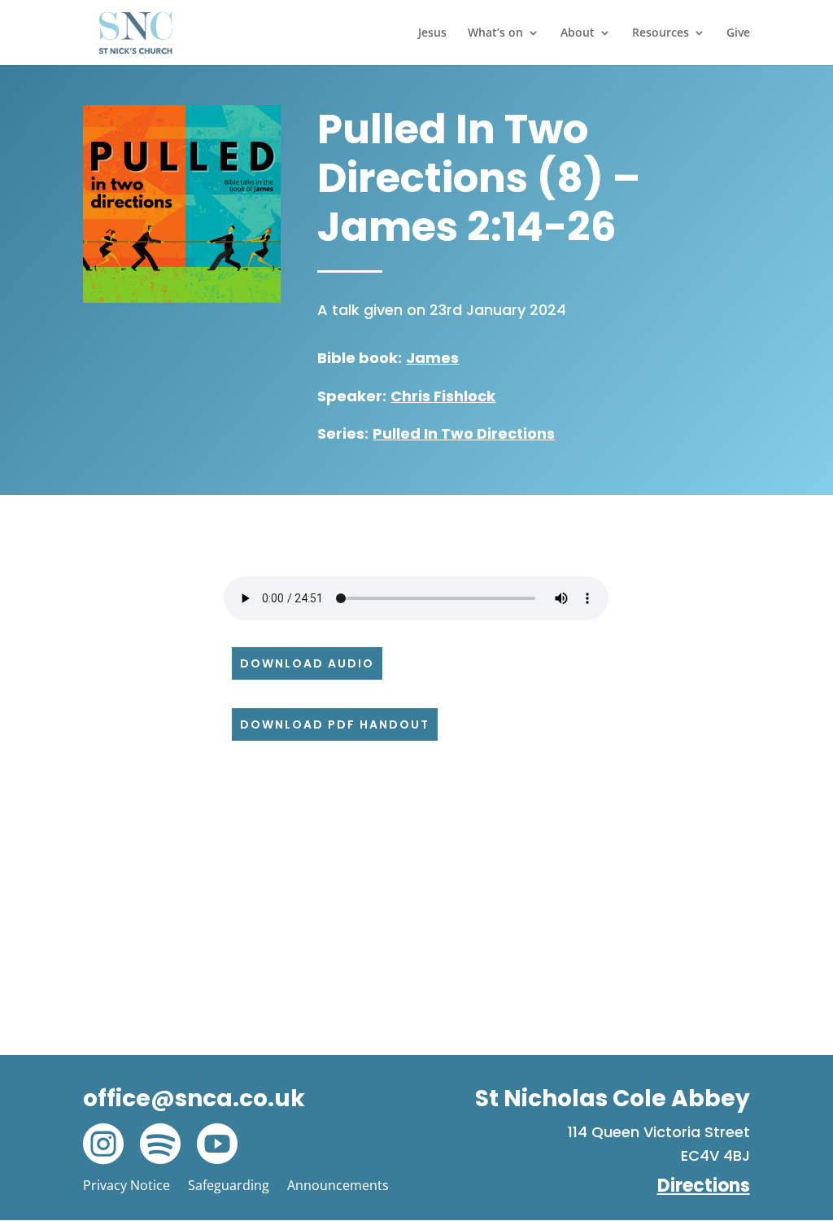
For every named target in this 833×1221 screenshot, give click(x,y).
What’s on (495, 33)
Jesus (432, 33)
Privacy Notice (126, 1185)
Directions (703, 1185)
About (577, 33)
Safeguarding (228, 1185)
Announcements (338, 1185)
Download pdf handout (335, 724)
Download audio (307, 663)
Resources (660, 33)
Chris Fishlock (442, 396)
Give (738, 33)
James (432, 358)
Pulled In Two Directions (464, 433)
